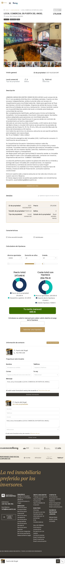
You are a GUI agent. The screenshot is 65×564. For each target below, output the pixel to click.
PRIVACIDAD (53, 517)
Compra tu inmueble (24, 498)
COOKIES (52, 521)
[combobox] (46, 374)
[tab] (53, 27)
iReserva (20, 499)
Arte (34, 520)
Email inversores (38, 539)
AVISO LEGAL (53, 519)
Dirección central (55, 499)
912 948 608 (20, 353)
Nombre (9, 364)
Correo (8, 371)
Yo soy (35, 371)
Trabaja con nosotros (40, 497)
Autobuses (39, 237)
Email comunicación (39, 541)
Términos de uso (44, 390)
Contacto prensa (38, 535)
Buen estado (13, 19)
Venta (18, 19)
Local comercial (15, 10)
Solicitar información (32, 394)
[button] (10, 3)
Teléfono (36, 364)
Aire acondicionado (15, 237)
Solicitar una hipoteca (32, 330)
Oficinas (36, 510)
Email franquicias (39, 537)
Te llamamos (53, 497)
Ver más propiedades (52, 342)
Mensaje (9, 379)
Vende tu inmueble (23, 496)
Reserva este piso (32, 186)
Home (7, 10)
